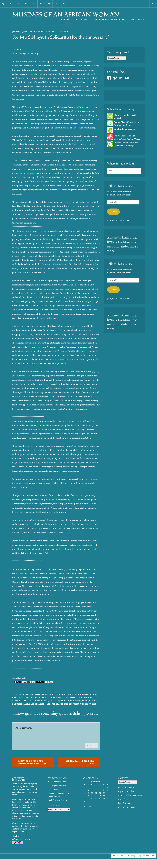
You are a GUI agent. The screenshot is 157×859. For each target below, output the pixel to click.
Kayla (116, 114)
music (85, 701)
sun (94, 704)
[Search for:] (153, 3)
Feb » (90, 806)
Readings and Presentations (110, 19)
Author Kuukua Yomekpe (42, 32)
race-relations (37, 704)
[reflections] (34, 3)
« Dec (85, 806)
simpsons (74, 704)
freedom (87, 697)
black (55, 694)
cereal (62, 694)
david (121, 237)
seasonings (62, 704)
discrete (45, 697)
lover (127, 242)
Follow (113, 211)
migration (75, 701)
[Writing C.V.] (56, 3)
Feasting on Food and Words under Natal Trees (33, 762)
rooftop (50, 704)
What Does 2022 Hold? (57, 781)
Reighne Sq (119, 128)
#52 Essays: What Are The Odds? (127, 137)
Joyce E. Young (124, 803)
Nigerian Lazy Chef (126, 791)
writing (110, 250)
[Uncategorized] (41, 3)
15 (104, 793)
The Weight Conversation (58, 785)
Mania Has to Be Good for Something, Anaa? (58, 795)
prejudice (17, 704)
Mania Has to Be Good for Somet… (126, 123)
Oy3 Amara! (63, 19)
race (25, 704)
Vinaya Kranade (121, 135)
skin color (85, 704)
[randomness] (26, 3)
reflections (64, 32)
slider (125, 246)
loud (57, 701)
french (16, 701)
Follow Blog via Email (120, 186)
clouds (93, 694)
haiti (31, 701)
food (79, 697)
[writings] (18, 3)
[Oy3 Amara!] (11, 3)
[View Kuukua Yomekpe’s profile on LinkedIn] (121, 78)
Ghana (24, 701)
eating (72, 697)
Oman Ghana (53, 789)
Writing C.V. (138, 19)
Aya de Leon (123, 799)
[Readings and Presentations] (64, 3)
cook (26, 697)
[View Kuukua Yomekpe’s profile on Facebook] (109, 78)
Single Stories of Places (57, 800)
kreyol (44, 701)
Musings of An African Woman (65, 15)
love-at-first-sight (118, 242)
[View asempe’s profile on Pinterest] (115, 78)
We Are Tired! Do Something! (126, 144)
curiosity (35, 697)
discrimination (59, 697)
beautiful (46, 694)
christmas (83, 694)
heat (37, 701)
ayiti (37, 694)
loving (134, 242)
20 (96, 795)
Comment (91, 746)
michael (64, 701)
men (109, 246)
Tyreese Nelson (121, 142)
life (51, 701)
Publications (81, 19)
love (109, 242)
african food (27, 694)
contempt (17, 697)
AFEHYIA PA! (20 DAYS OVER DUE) (80, 762)
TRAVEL (134, 246)
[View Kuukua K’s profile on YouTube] (127, 78)
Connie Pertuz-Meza (126, 807)
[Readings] (49, 3)
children (72, 694)
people (93, 701)
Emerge (131, 128)
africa (109, 238)
